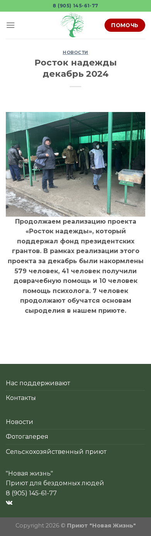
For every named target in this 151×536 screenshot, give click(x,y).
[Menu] (10, 25)
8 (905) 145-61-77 (75, 6)
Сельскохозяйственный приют (56, 451)
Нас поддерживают (38, 383)
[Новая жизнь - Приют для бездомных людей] (73, 25)
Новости (75, 52)
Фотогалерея (27, 436)
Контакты (21, 398)
